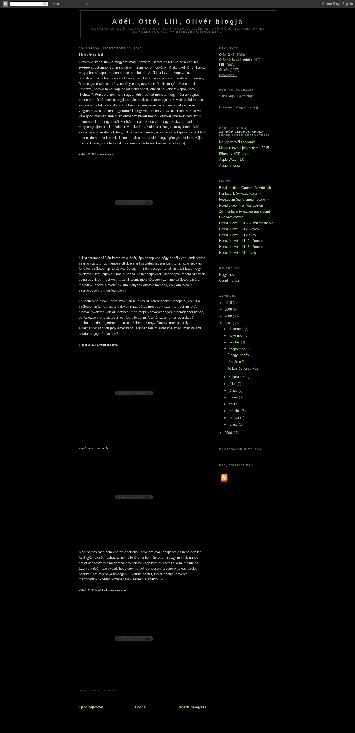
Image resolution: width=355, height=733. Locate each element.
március (235, 411)
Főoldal (140, 707)
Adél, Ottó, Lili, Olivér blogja (177, 21)
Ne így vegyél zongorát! (237, 142)
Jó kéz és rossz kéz (242, 368)
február (234, 418)
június (234, 391)
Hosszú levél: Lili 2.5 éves (239, 229)
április (234, 404)
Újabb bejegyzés (91, 707)
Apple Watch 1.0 (231, 160)
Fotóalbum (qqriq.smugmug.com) (244, 199)
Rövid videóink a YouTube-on (241, 205)
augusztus (237, 377)
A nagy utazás (238, 355)
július (233, 384)
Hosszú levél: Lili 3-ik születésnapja (246, 223)
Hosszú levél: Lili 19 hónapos (241, 241)
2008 (229, 316)
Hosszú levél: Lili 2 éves (237, 235)
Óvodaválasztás (231, 217)
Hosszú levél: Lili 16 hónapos (241, 247)
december (237, 329)
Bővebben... (228, 75)
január (234, 424)
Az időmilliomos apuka (241, 131)
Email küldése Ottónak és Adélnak (245, 188)
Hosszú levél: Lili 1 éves (237, 253)
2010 (229, 303)
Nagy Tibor (227, 275)
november (237, 335)
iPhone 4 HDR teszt (234, 154)
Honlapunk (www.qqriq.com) (240, 193)
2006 (229, 433)
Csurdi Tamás (229, 280)
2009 (229, 309)
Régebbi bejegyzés (192, 707)
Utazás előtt (92, 54)
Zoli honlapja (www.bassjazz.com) (244, 211)
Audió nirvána (229, 166)
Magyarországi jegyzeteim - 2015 (244, 148)
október (235, 342)
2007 (229, 323)
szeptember (238, 349)
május (234, 397)
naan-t (147, 574)
